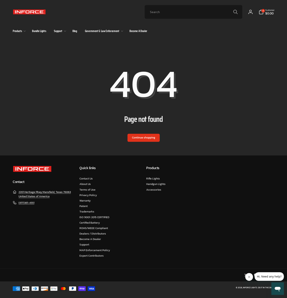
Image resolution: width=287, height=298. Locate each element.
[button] (266, 12)
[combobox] (193, 12)
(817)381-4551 (26, 203)
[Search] (235, 12)
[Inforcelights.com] (32, 171)
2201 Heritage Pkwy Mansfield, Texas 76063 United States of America (45, 194)
